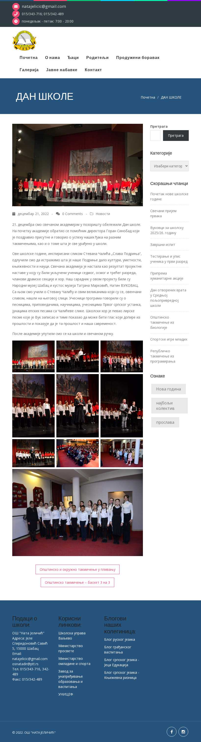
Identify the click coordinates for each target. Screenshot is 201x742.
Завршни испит (162, 244)
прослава (165, 422)
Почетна (29, 57)
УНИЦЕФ (65, 694)
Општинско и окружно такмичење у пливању (77, 569)
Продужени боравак (138, 57)
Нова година (168, 389)
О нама (52, 57)
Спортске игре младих (168, 339)
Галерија (29, 69)
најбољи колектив (165, 405)
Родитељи (97, 57)
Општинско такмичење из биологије (162, 322)
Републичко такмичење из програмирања (162, 356)
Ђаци (73, 57)
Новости (103, 213)
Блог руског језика (119, 639)
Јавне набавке (61, 69)
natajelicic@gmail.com (44, 6)
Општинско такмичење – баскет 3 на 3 (77, 582)
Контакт (93, 69)
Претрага (159, 126)
